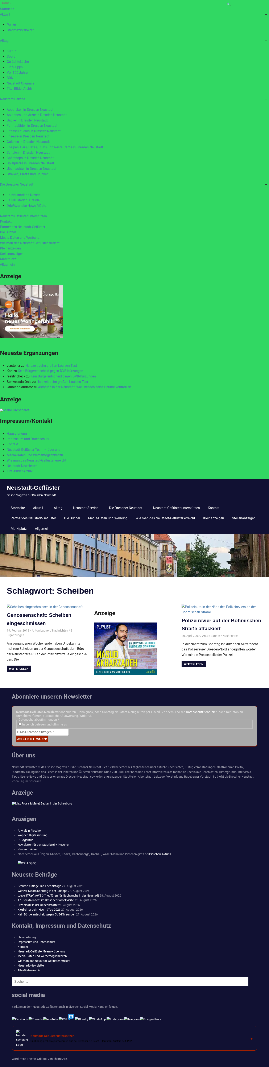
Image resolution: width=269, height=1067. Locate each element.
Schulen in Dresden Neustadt (28, 152)
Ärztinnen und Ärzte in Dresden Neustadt (37, 115)
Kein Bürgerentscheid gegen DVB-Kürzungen (50, 371)
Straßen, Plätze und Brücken (28, 174)
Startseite (7, 9)
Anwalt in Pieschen (30, 830)
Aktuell (5, 14)
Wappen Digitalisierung (32, 835)
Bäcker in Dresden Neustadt (27, 120)
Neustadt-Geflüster (33, 487)
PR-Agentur (25, 840)
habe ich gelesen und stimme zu (44, 724)
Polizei (12, 25)
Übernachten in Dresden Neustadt (31, 169)
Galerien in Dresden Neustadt (28, 142)
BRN (10, 78)
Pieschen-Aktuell (160, 854)
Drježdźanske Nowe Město (26, 206)
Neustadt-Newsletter (22, 466)
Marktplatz (8, 259)
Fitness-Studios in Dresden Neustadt (34, 131)
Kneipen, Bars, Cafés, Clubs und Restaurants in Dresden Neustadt (55, 147)
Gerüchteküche (18, 62)
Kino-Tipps (15, 67)
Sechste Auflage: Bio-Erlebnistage (39, 886)
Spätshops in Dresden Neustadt (30, 158)
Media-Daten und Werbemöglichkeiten (35, 455)
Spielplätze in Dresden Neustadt (30, 163)
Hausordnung (17, 433)
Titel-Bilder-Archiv (20, 89)
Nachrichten (60, 630)
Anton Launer (41, 630)
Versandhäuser (28, 849)
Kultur (11, 51)
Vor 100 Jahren (18, 73)
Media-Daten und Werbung (20, 238)
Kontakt (6, 221)
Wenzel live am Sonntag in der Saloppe (42, 891)
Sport (11, 56)
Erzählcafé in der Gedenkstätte (38, 905)
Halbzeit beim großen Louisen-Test (51, 366)
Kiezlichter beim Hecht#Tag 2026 (39, 909)
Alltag (4, 41)
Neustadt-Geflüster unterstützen (23, 216)
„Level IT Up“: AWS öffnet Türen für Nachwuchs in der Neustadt (58, 895)
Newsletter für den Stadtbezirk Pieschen (44, 844)
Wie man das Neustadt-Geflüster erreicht (29, 243)
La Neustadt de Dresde (23, 195)
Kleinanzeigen (10, 248)
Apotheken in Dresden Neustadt (30, 110)
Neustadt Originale (20, 83)
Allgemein (7, 264)
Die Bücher (8, 232)
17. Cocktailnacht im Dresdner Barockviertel (46, 900)
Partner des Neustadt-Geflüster (22, 227)
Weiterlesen (19, 668)
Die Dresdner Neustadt (16, 184)
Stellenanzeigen (12, 254)
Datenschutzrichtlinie (201, 712)
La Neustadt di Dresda (23, 200)
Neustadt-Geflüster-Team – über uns (33, 450)
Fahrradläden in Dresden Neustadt (32, 126)
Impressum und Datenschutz (28, 439)
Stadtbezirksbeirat (20, 30)
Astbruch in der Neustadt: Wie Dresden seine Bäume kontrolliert (84, 387)
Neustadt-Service (12, 99)
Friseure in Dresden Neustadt (28, 136)
